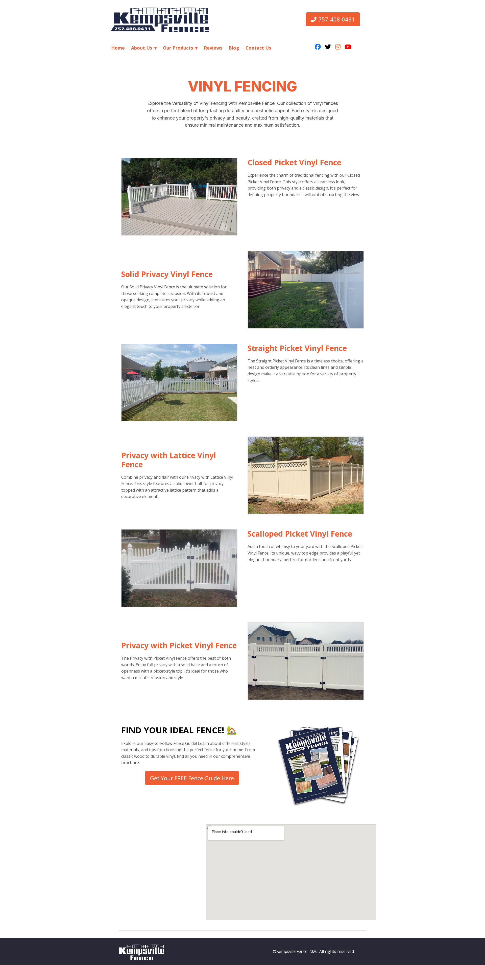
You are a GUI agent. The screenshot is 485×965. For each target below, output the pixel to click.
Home (118, 48)
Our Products (178, 48)
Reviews (213, 48)
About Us (141, 48)
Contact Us (258, 48)
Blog (234, 48)
